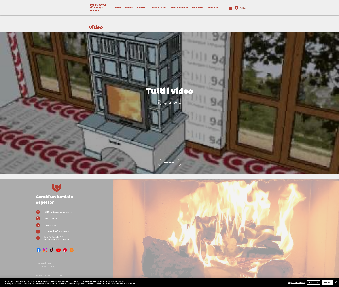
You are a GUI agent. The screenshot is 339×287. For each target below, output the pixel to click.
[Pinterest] (65, 250)
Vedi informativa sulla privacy (124, 283)
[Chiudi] (335, 282)
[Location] (38, 238)
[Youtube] (58, 250)
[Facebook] (38, 250)
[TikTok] (51, 250)
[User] (38, 212)
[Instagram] (45, 250)
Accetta (327, 282)
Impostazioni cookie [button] (296, 282)
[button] (230, 8)
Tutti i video (167, 162)
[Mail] (38, 232)
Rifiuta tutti (313, 282)
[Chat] (38, 225)
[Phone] (38, 218)
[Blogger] (71, 250)
